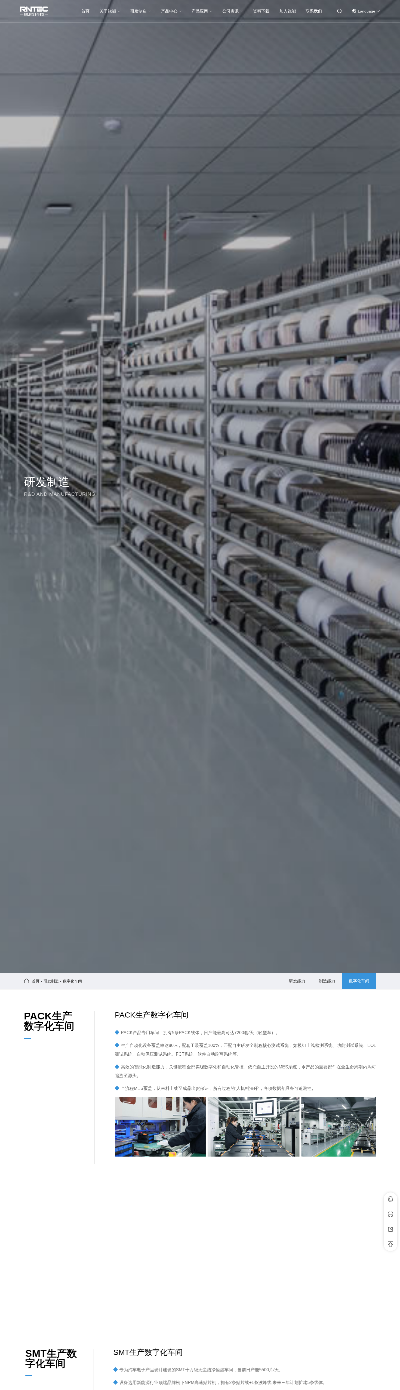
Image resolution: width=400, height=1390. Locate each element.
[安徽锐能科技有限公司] (34, 11)
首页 (35, 981)
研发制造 (51, 981)
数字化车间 (72, 981)
